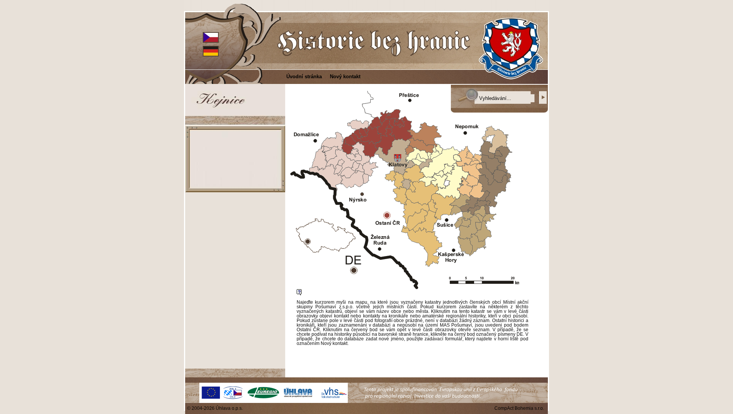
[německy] (210, 50)
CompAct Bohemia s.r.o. (519, 408)
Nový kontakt (345, 76)
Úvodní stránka (304, 76)
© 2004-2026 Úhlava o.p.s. (216, 408)
